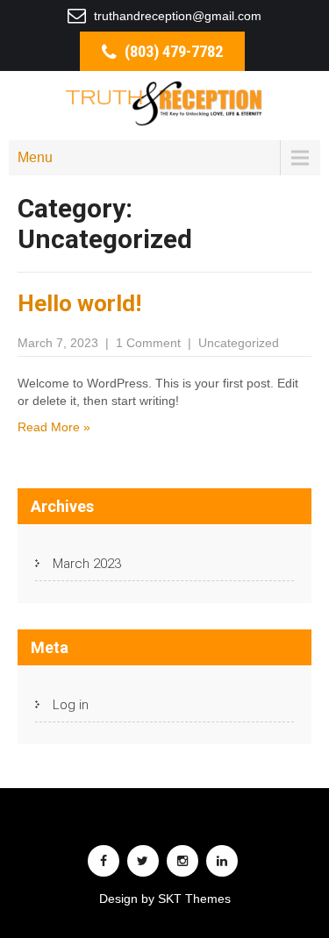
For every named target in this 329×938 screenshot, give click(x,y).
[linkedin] (222, 861)
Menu (35, 157)
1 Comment (148, 343)
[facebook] (103, 861)
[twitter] (143, 861)
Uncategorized (238, 343)
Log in (71, 705)
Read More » (54, 427)
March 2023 (87, 564)
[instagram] (182, 861)
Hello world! (79, 303)
